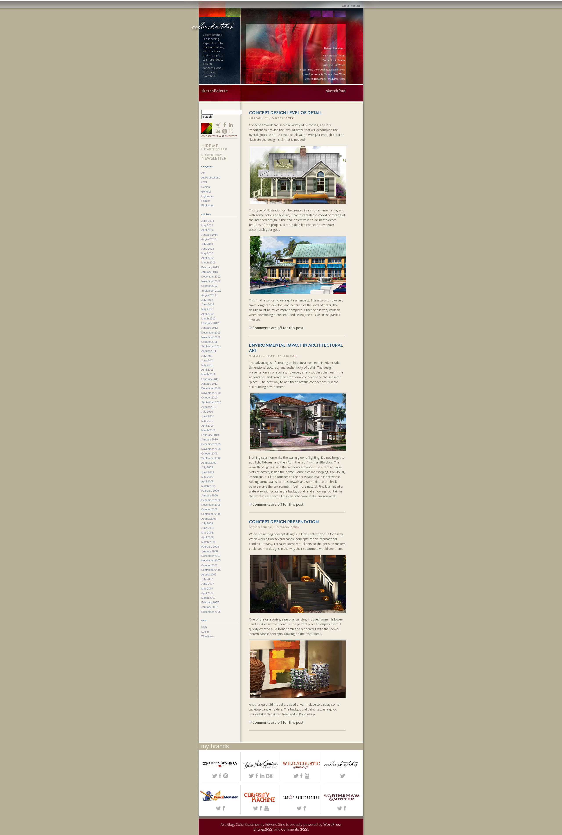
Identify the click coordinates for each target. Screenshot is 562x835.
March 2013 (208, 262)
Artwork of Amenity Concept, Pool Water (323, 74)
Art (294, 355)
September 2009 (211, 458)
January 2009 (209, 495)
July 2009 (207, 467)
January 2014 (209, 234)
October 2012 (209, 285)
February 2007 (210, 602)
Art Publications (210, 177)
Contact (355, 5)
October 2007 (209, 565)
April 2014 (207, 230)
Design (290, 118)
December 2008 (211, 500)
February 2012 (210, 323)
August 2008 (208, 518)
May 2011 (207, 365)
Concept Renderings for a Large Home (325, 78)
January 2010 (209, 439)
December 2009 (211, 444)
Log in (205, 631)
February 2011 (210, 379)
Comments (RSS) (294, 829)
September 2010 (211, 402)
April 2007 (207, 593)
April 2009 (207, 481)
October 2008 (209, 509)
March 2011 (208, 374)
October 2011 (209, 341)
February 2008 (210, 546)
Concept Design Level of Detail (285, 112)
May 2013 (207, 253)
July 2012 (207, 299)
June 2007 (207, 583)
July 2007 (207, 579)
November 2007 (211, 560)
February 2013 (210, 267)
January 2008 (209, 551)
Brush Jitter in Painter (333, 60)
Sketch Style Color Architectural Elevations (322, 69)
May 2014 (207, 225)
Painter (205, 200)
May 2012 (207, 309)
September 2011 (211, 346)
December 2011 (210, 332)
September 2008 (211, 514)
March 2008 (208, 542)
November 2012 (211, 281)
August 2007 (208, 574)
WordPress (207, 636)
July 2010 (207, 411)
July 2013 (207, 244)
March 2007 (208, 597)
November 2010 (211, 393)
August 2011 (208, 351)
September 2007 (211, 570)
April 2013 (207, 258)
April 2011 (207, 369)
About (345, 5)
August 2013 (208, 239)
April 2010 (207, 425)
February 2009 (210, 490)
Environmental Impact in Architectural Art (296, 348)
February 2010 (210, 434)
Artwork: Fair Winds (334, 65)
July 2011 (207, 355)
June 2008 (207, 528)
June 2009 (207, 472)
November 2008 (211, 504)
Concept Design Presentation (284, 521)
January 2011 (209, 383)
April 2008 (207, 537)
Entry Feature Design (334, 55)
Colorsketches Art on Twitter (219, 136)
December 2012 (211, 276)
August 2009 (208, 462)
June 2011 (207, 360)
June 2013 (207, 248)
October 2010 (209, 397)
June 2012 (207, 304)
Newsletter (214, 157)
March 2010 (208, 430)
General (206, 191)
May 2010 (207, 420)
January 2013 (209, 272)
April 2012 (207, 314)
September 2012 (211, 290)
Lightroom (207, 196)
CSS (204, 182)
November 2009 (211, 449)
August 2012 (208, 295)
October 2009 (209, 453)
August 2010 (208, 407)
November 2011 (210, 337)
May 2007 (207, 588)
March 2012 (208, 318)
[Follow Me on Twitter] (206, 128)
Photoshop (207, 205)
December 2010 (211, 388)
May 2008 (207, 532)
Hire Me (214, 147)
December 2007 (211, 555)
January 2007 (209, 607)
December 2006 (211, 611)
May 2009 (207, 476)
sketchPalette (215, 90)
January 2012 (209, 327)
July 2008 (207, 523)
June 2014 (207, 220)
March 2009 (208, 486)
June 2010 (207, 416)
